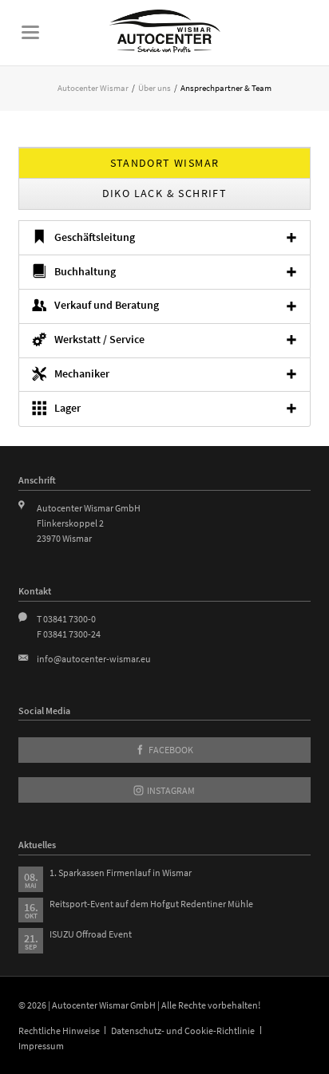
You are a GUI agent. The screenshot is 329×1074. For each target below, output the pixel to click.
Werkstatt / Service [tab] (99, 339)
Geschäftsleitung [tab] (94, 237)
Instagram (170, 790)
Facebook (170, 750)
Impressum (41, 1046)
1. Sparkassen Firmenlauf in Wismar (121, 873)
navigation (30, 32)
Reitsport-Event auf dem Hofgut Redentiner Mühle (151, 904)
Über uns (154, 87)
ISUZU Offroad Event (91, 934)
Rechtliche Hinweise (59, 1030)
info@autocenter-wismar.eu (94, 659)
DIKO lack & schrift (165, 193)
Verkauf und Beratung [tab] (106, 305)
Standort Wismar (165, 163)
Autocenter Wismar (93, 87)
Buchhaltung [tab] (85, 271)
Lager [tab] (67, 408)
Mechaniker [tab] (81, 373)
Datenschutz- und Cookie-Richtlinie (183, 1030)
